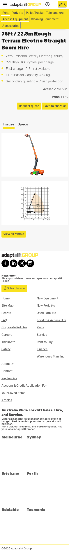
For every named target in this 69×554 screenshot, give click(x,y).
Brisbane (10, 473)
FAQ (4, 320)
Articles (6, 400)
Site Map (7, 305)
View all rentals (13, 234)
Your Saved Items (13, 393)
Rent (5, 12)
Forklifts (17, 12)
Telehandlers (54, 12)
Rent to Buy (45, 342)
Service (42, 334)
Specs (23, 124)
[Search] (62, 4)
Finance (42, 349)
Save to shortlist (54, 106)
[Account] (47, 4)
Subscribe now (16, 288)
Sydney (34, 436)
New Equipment (47, 298)
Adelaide (10, 509)
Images (9, 124)
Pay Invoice (9, 378)
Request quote (29, 106)
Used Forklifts (46, 313)
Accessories (10, 25)
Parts (40, 327)
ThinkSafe (8, 342)
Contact (7, 371)
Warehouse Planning (51, 356)
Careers (6, 334)
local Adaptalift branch (21, 429)
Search (6, 313)
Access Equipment (15, 19)
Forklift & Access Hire (51, 320)
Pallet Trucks (34, 12)
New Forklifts (46, 305)
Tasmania (36, 509)
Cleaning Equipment (45, 19)
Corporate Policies (14, 327)
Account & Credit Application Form (25, 385)
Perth (32, 473)
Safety (5, 349)
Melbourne (11, 436)
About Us (7, 363)
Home (5, 298)
